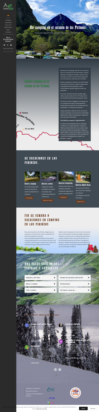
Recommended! (35, 346)
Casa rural (8, 25)
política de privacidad (41, 408)
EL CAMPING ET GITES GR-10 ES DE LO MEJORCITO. (77, 341)
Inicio (8, 17)
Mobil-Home (80, 201)
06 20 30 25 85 (8, 48)
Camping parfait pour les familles (41, 324)
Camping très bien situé (72, 324)
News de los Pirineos (31, 391)
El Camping (29, 198)
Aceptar (83, 408)
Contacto (8, 32)
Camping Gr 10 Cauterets (33, 388)
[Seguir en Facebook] (55, 369)
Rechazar (93, 408)
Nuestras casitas (47, 200)
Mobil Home (8, 27)
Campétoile (8, 22)
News (8, 29)
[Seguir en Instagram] (59, 369)
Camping (8, 20)
